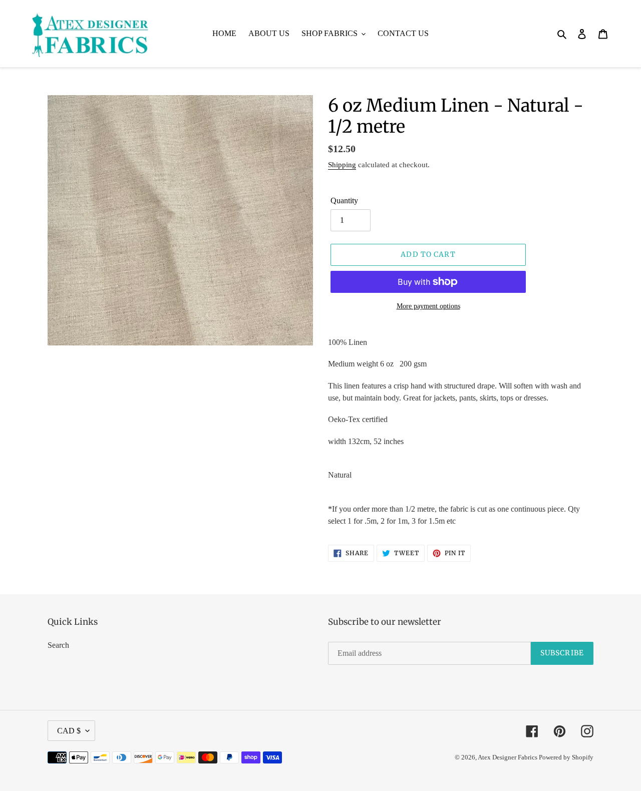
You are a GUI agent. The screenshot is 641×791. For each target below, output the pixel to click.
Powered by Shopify (566, 757)
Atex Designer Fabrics (508, 757)
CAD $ (69, 730)
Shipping (342, 165)
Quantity (344, 200)
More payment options (428, 306)
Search (58, 645)
